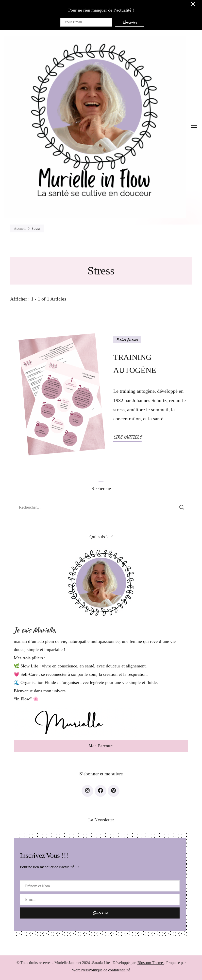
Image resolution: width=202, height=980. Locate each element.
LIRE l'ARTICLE (127, 437)
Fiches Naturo (127, 339)
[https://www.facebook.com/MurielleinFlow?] (100, 791)
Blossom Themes (150, 963)
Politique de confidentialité (109, 970)
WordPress (80, 970)
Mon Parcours (101, 746)
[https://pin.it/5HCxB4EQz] (113, 791)
